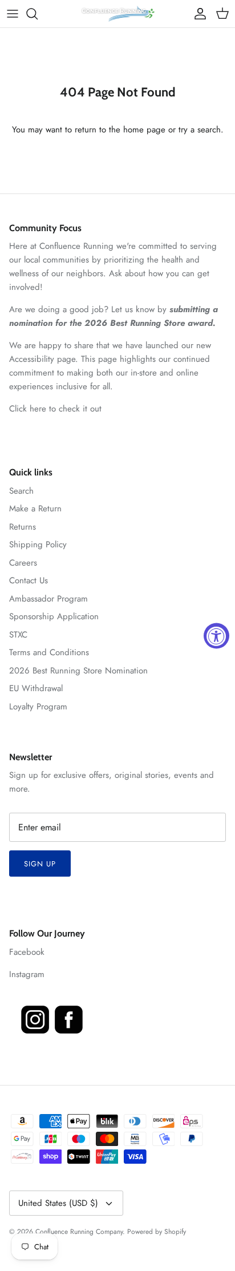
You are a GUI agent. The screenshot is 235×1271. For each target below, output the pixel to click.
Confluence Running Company (79, 1231)
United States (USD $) (58, 1203)
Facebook (26, 952)
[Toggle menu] (12, 13)
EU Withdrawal (36, 688)
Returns (22, 526)
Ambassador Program (48, 598)
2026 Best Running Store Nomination (78, 670)
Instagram (26, 974)
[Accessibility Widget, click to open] (216, 635)
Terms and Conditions (49, 652)
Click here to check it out (55, 408)
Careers (23, 562)
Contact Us (28, 580)
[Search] (37, 13)
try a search (200, 129)
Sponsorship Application (54, 616)
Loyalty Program (38, 706)
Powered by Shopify (156, 1231)
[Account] (197, 13)
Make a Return (35, 508)
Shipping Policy (38, 544)
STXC (18, 634)
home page (144, 129)
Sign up (40, 863)
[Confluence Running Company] (117, 14)
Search (21, 491)
